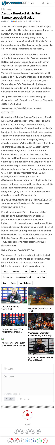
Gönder (9, 399)
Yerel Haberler (25, 283)
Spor (5, 283)
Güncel (33, 271)
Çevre (5, 271)
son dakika (41, 277)
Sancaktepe (7, 277)
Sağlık (43, 271)
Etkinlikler (15, 271)
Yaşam (13, 283)
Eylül (25, 271)
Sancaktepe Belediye (24, 277)
